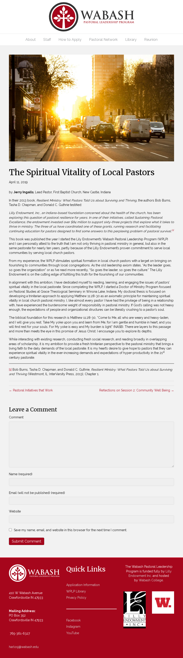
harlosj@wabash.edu (24, 647)
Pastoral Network (103, 39)
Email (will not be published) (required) (37, 493)
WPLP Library (76, 591)
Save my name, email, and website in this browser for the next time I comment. (70, 530)
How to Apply (69, 39)
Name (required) (20, 474)
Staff (47, 39)
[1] (10, 369)
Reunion (151, 39)
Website (15, 511)
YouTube (72, 633)
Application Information (83, 585)
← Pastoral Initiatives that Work (31, 390)
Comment (16, 417)
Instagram (73, 626)
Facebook (73, 620)
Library (131, 39)
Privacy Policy (76, 597)
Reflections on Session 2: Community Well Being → (136, 390)
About (30, 39)
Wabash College (151, 580)
